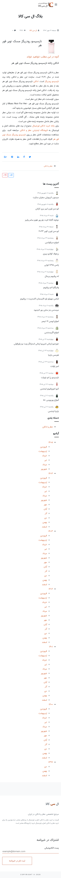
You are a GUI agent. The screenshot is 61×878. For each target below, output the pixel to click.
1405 (50, 442)
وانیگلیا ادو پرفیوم (51, 287)
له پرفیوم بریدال (52, 276)
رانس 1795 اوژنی (51, 265)
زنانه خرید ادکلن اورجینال (43, 126)
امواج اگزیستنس (51, 332)
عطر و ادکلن (47, 427)
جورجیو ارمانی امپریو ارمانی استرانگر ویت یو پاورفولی (36, 344)
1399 (50, 762)
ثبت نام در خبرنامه (17, 861)
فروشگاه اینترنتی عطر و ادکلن (34, 130)
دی (45, 518)
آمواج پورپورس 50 (51, 400)
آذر (46, 513)
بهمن (44, 522)
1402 (51, 589)
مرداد (44, 464)
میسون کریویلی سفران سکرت (46, 197)
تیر (45, 460)
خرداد (44, 456)
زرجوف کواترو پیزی (51, 254)
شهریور (44, 469)
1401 (51, 647)
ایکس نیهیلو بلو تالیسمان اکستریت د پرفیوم (39, 299)
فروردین (43, 447)
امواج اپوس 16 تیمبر (50, 321)
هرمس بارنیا (53, 355)
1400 (51, 704)
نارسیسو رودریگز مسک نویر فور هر (22, 43)
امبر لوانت (54, 366)
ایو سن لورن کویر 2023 (49, 231)
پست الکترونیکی (51, 848)
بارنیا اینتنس (53, 411)
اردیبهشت (42, 451)
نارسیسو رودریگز (52, 81)
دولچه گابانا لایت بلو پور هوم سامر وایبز (42, 220)
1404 (50, 473)
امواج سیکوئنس (52, 242)
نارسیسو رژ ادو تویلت (50, 377)
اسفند (44, 527)
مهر (45, 504)
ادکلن (35, 81)
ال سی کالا (33, 30)
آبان (45, 509)
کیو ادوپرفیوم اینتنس (49, 389)
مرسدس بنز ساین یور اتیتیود (46, 310)
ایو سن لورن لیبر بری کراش (47, 209)
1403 (50, 531)
